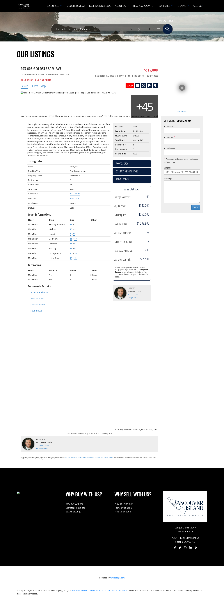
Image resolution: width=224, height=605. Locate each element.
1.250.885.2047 (133, 294)
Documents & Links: (39, 286)
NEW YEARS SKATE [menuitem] (143, 6)
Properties (163, 6)
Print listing (122, 179)
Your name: (169, 126)
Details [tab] (24, 86)
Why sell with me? (123, 504)
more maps (182, 111)
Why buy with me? (75, 504)
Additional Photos (39, 292)
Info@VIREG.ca (133, 297)
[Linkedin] (190, 548)
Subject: (167, 167)
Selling (197, 6)
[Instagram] (185, 548)
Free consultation (123, 511)
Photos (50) (122, 163)
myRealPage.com (117, 577)
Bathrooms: (34, 265)
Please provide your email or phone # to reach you (181, 160)
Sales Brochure (37, 304)
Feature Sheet (37, 298)
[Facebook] (175, 548)
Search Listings (73, 511)
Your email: (169, 137)
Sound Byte (36, 310)
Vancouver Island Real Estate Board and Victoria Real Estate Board (89, 457)
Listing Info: (35, 161)
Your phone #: (170, 148)
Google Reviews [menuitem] (76, 6)
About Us (120, 6)
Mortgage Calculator (76, 508)
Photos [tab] (34, 86)
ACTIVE (159, 21)
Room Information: (39, 214)
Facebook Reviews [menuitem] (100, 6)
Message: (168, 178)
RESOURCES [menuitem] (52, 6)
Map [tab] (43, 86)
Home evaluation (123, 508)
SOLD (171, 21)
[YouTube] (196, 548)
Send (195, 207)
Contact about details (127, 171)
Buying (182, 6)
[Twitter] (180, 548)
